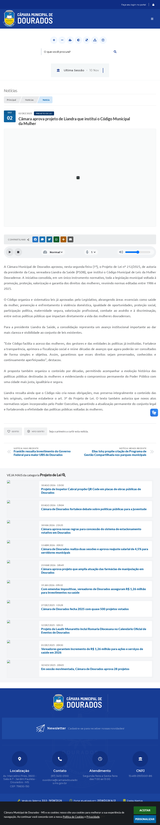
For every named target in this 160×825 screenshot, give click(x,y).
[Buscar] (115, 52)
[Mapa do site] (95, 40)
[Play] (10, 252)
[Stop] (18, 252)
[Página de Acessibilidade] (103, 40)
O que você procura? (57, 51)
